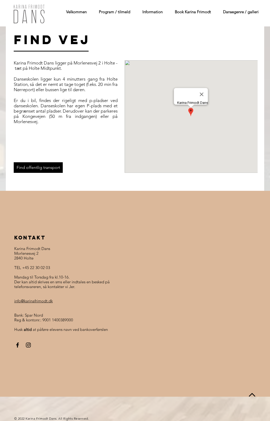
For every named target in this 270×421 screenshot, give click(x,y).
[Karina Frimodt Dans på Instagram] (28, 345)
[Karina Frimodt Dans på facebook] (17, 345)
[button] (112, 11)
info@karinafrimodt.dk (33, 300)
